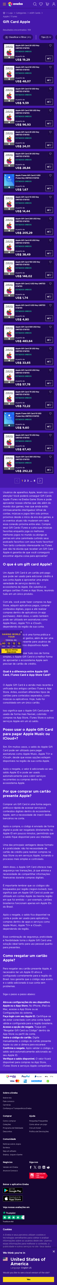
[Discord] (43, 1167)
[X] (35, 1167)
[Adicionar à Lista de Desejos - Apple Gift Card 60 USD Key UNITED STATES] (50, 371)
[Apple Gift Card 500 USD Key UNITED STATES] (28, 334)
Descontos (7, 1131)
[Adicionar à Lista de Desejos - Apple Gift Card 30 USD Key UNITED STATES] (50, 154)
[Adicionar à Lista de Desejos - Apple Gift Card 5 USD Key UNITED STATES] (50, 306)
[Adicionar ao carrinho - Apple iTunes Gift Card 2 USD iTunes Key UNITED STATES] (49, 188)
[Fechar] (54, 1251)
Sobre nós (7, 1098)
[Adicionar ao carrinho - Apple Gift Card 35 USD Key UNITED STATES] (49, 361)
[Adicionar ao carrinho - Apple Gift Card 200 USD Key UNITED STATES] (49, 231)
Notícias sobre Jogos (12, 1144)
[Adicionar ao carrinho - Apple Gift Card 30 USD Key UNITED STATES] (49, 166)
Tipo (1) (44, 37)
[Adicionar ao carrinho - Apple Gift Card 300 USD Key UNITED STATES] (49, 470)
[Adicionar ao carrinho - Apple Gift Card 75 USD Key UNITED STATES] (49, 405)
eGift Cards (35, 13)
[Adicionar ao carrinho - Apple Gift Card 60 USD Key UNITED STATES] (49, 383)
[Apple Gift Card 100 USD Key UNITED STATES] (28, 117)
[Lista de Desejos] (41, 4)
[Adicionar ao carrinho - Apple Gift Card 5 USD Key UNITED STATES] (49, 318)
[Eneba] (15, 4)
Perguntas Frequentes (38, 1121)
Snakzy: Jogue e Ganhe (12, 1155)
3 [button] (28, 481)
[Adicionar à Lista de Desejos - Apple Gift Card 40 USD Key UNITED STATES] (50, 241)
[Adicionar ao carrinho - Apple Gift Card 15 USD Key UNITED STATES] (49, 210)
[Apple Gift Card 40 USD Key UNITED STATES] (28, 247)
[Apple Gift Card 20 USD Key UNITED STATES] (28, 52)
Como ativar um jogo (38, 1124)
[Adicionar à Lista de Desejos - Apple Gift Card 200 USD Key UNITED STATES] (50, 219)
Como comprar (9, 1121)
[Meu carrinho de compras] (47, 4)
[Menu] (4, 4)
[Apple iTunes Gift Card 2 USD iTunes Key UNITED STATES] (28, 182)
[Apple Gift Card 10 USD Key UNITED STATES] (28, 96)
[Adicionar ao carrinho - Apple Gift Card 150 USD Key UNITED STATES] (49, 275)
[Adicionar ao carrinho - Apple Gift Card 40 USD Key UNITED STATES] (49, 253)
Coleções (7, 1124)
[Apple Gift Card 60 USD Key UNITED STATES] (28, 377)
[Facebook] (30, 1167)
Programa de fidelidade (13, 1128)
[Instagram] (39, 1167)
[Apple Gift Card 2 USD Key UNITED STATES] (28, 291)
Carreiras (7, 1105)
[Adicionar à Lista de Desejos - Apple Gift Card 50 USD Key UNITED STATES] (50, 68)
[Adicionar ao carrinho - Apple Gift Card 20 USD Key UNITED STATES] (49, 58)
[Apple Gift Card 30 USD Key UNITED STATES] (28, 161)
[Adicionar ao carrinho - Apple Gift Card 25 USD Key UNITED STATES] (49, 145)
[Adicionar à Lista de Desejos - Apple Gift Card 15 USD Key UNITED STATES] (50, 198)
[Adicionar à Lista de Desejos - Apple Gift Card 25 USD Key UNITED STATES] (50, 133)
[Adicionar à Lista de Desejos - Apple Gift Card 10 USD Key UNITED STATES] (50, 89)
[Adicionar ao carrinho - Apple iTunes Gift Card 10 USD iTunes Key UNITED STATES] (49, 426)
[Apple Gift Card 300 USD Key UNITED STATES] (28, 464)
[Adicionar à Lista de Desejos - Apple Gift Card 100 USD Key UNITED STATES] (50, 111)
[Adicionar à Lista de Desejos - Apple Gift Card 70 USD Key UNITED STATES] (50, 436)
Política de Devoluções (39, 1131)
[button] (39, 480)
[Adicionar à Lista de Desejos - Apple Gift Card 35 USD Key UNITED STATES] (50, 349)
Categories (21, 13)
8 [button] (34, 481)
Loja (10, 13)
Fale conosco (8, 1101)
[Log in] (54, 4)
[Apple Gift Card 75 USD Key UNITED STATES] (28, 399)
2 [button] (25, 481)
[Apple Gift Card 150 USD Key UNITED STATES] (28, 269)
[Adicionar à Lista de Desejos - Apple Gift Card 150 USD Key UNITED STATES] (50, 262)
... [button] (31, 481)
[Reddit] (48, 1167)
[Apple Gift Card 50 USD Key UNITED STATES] (28, 74)
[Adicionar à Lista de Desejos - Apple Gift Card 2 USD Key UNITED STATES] (50, 284)
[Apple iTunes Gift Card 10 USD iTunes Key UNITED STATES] (28, 420)
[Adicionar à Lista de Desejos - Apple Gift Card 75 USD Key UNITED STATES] (50, 392)
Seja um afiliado (9, 1151)
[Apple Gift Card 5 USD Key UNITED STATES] (28, 312)
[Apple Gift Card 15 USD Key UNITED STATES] (28, 204)
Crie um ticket (35, 1128)
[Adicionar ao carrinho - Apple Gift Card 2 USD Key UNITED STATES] (49, 296)
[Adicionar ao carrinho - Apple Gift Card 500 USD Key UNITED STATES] (49, 340)
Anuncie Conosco (10, 1171)
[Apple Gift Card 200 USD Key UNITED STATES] (28, 226)
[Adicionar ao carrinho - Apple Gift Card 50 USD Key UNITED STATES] (49, 80)
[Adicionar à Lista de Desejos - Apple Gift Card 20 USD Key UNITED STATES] (50, 46)
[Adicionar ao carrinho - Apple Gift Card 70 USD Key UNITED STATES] (49, 448)
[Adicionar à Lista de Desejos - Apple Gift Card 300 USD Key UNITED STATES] (50, 457)
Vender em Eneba (10, 1167)
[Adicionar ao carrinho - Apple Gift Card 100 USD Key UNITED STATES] (49, 123)
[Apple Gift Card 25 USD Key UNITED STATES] (28, 139)
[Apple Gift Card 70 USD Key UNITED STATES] (28, 442)
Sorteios (6, 1147)
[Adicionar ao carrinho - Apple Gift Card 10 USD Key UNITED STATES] (49, 102)
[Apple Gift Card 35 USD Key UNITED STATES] (28, 356)
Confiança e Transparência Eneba (17, 1108)
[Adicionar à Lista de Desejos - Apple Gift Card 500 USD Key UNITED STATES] (50, 327)
